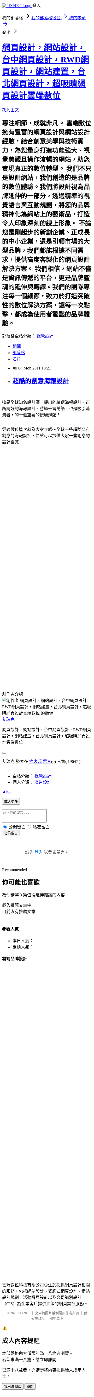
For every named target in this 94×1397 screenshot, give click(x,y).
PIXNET (24, 1313)
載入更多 (11, 801)
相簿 (17, 346)
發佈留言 (11, 833)
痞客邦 (35, 761)
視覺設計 (45, 336)
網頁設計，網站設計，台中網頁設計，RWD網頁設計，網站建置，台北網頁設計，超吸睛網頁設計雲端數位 (45, 71)
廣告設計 (42, 782)
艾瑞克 (8, 719)
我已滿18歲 (12, 1387)
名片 (17, 359)
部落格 (19, 352)
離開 (30, 1387)
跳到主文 (10, 110)
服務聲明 (56, 1318)
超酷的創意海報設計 (41, 381)
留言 (47, 761)
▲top (6, 791)
